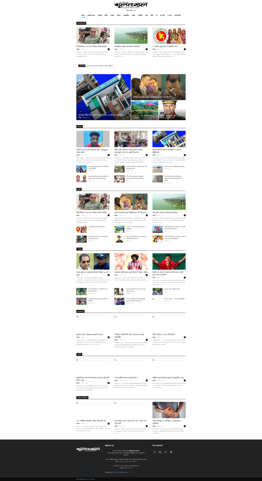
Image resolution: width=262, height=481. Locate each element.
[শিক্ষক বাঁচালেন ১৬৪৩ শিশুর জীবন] (169, 324)
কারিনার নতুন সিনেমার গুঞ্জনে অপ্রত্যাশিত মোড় (168, 377)
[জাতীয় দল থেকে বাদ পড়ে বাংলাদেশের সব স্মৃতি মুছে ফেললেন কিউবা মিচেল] (169, 261)
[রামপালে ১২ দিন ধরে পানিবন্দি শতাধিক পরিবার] (157, 169)
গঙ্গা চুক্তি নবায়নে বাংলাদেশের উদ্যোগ (127, 46)
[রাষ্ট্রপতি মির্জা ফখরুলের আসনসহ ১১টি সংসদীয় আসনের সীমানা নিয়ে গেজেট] (157, 229)
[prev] (179, 66)
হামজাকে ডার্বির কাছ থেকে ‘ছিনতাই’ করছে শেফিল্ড (131, 272)
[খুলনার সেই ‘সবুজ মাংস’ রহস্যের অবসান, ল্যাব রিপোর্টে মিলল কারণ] (119, 169)
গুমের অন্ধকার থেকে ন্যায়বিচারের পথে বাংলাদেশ (130, 212)
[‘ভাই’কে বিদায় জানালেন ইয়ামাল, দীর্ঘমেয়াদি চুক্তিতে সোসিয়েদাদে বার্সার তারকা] (119, 301)
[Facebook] (154, 452)
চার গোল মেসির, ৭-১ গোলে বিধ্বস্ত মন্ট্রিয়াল (174, 299)
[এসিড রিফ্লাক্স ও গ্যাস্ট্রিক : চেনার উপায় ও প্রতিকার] (169, 410)
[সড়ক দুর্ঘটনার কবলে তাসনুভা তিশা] (131, 367)
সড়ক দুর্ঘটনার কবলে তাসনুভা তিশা (125, 377)
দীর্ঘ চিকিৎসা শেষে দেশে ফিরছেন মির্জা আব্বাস (91, 46)
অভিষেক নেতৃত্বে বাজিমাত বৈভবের (172, 289)
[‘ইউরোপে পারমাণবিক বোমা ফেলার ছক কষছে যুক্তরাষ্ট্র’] (131, 324)
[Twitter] (166, 452)
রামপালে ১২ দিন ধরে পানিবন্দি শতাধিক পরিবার (174, 166)
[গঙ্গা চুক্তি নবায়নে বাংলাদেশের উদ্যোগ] (131, 36)
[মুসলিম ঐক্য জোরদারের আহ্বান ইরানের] (93, 324)
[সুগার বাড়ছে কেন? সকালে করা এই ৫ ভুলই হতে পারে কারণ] (131, 410)
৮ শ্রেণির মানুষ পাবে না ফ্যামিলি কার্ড (164, 46)
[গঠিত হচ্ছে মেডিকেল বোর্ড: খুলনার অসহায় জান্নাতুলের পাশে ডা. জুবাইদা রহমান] (131, 139)
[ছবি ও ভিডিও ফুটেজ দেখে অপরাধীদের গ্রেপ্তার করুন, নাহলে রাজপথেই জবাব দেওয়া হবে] (119, 178)
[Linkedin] (160, 452)
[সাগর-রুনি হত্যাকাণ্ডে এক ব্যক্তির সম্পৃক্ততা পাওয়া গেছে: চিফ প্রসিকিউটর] (157, 239)
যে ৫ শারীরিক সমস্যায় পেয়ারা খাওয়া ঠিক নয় (91, 421)
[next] (182, 66)
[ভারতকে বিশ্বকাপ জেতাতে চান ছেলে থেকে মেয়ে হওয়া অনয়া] (119, 291)
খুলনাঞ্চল (78, 49)
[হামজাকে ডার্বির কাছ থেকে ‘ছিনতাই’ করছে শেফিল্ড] (131, 261)
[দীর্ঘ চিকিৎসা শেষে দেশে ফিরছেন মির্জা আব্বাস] (93, 36)
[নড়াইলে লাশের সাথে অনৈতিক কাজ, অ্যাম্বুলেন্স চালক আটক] (93, 139)
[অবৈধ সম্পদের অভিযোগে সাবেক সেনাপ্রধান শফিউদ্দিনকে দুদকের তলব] (172, 110)
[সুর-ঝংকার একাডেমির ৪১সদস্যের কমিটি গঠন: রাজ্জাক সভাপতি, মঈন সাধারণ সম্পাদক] (81, 178)
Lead (80, 111)
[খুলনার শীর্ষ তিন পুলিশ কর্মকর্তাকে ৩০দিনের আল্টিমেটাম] (103, 97)
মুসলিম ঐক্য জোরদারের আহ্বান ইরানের (89, 334)
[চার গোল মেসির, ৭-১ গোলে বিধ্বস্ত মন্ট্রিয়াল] (157, 301)
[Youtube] (171, 452)
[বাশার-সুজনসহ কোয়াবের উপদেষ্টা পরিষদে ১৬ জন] (93, 261)
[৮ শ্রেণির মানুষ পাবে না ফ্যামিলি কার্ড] (169, 36)
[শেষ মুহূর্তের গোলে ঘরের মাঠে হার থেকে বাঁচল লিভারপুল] (81, 301)
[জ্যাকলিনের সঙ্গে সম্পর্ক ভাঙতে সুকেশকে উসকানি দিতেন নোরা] (93, 367)
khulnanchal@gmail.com (121, 472)
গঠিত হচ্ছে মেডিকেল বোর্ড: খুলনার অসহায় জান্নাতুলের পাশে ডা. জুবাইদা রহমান (128, 150)
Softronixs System (90, 479)
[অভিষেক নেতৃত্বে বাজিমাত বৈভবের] (157, 291)
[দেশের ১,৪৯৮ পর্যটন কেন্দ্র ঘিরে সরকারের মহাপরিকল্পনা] (144, 110)
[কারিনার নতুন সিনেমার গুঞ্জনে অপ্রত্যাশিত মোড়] (169, 367)
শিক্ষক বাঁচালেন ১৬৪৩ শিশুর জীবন (163, 334)
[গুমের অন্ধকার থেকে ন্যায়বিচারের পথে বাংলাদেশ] (158, 87)
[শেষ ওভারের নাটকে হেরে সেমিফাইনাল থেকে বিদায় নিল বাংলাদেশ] (81, 291)
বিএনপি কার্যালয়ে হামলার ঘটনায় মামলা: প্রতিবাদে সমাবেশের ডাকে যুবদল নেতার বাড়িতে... (173, 178)
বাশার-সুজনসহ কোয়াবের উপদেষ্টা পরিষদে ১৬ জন (99, 66)
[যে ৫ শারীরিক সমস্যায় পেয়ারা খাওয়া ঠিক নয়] (93, 410)
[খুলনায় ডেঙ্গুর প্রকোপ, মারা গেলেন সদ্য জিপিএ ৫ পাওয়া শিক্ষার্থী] (81, 169)
